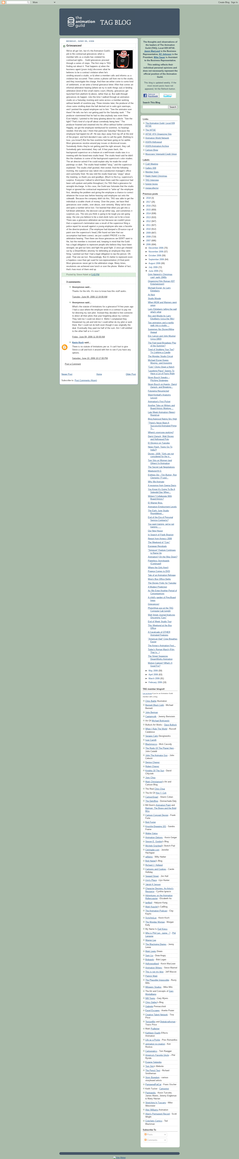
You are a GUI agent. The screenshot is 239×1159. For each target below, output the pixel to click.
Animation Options (154, 837)
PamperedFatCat (153, 1084)
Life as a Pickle (152, 1040)
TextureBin (150, 1021)
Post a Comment (73, 364)
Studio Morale (154, 298)
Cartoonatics (151, 1051)
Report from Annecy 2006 (160, 539)
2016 (148, 206)
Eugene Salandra (153, 1062)
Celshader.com (152, 850)
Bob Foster (150, 822)
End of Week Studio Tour (160, 621)
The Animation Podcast (156, 911)
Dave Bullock (170, 725)
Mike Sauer (159, 57)
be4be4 (148, 902)
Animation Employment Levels (162, 507)
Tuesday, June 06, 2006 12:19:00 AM (89, 297)
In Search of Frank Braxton (160, 535)
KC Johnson (165, 54)
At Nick (151, 295)
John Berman (151, 712)
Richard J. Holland (154, 865)
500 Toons (150, 998)
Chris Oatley (151, 1002)
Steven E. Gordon (153, 841)
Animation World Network (157, 138)
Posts (149, 1134)
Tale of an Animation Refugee (162, 575)
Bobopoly (149, 959)
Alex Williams (151, 1110)
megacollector (152, 188)
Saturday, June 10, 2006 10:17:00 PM (90, 358)
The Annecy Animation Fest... (162, 646)
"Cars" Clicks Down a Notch (161, 367)
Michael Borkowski (160, 720)
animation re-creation (155, 1044)
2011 (148, 225)
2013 (148, 217)
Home (99, 374)
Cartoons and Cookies (155, 869)
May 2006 (153, 671)
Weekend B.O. (155, 471)
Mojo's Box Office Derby (159, 579)
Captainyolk (150, 716)
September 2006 (156, 259)
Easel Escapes (152, 1010)
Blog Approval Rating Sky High (162, 419)
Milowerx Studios (153, 987)
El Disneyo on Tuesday (159, 443)
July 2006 (153, 267)
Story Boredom (152, 1077)
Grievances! (74, 45)
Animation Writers (153, 967)
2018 (148, 198)
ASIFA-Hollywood (153, 142)
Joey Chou (150, 777)
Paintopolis (150, 1093)
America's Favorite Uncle (157, 1055)
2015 (148, 210)
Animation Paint (163, 805)
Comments (151, 1140)
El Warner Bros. (155, 503)
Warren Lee (150, 940)
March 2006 (154, 678)
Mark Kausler (151, 907)
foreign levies (151, 184)
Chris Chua (159, 789)
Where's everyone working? (161, 432)
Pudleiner (155, 1028)
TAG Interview (152, 180)
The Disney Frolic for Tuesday (162, 583)
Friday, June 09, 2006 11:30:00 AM (88, 337)
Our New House (155, 531)
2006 (148, 244)
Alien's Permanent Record (157, 1114)
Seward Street (152, 876)
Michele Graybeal (153, 846)
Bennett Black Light (154, 705)
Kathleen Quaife (152, 1033)
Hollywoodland (152, 963)
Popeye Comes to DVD (159, 571)
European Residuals (157, 546)
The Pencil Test (152, 1070)
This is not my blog (154, 972)
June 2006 (153, 271)
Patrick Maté (151, 976)
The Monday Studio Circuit (160, 356)
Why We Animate (156, 482)
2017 (148, 202)
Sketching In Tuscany (155, 1102)
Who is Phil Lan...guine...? (157, 933)
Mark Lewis (150, 951)
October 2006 (155, 255)
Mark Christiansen (153, 781)
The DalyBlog (151, 801)
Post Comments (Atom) (86, 380)
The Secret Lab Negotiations (161, 467)
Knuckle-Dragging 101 (155, 826)
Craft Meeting (151, 164)
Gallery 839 (150, 168)
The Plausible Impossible (157, 980)
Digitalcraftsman (167, 1021)
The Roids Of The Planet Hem (159, 748)
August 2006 (154, 263)
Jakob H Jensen (153, 884)
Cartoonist (164, 1088)
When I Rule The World (156, 729)
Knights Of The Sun (154, 770)
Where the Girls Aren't (158, 567)
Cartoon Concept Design (156, 815)
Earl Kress (162, 929)
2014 (148, 213)
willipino (149, 857)
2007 (148, 241)
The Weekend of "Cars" (159, 542)
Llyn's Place (151, 880)
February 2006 (155, 682)
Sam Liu (149, 955)
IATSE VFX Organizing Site (158, 134)
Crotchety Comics (153, 1121)
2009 (148, 233)
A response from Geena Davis (162, 485)
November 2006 (156, 252)
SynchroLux (151, 918)
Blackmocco (151, 744)
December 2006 (156, 248)
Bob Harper (150, 861)
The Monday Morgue (155, 922)
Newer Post (66, 374)
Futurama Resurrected (158, 391)
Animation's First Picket (159, 401)
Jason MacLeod (152, 51)
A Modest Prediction (157, 587)
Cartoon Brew (151, 150)
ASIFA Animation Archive (157, 146)
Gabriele (149, 1006)
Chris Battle (150, 701)
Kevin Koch (78, 342)
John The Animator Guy (156, 755)
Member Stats (152, 172)
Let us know (147, 693)
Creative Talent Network (156, 1014)
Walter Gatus (151, 833)
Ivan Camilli (150, 740)
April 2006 (153, 674)
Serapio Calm (151, 736)
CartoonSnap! (151, 797)
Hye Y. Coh (161, 793)
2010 (148, 229)
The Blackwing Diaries (155, 944)
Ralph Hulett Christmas (156, 176)
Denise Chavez (152, 762)
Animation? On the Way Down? (162, 557)
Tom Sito (149, 1066)
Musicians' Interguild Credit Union (161, 154)
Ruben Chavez (152, 766)
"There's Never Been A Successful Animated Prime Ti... (162, 426)
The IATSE (150, 130)
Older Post (131, 374)
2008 (148, 237)
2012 (148, 221)
